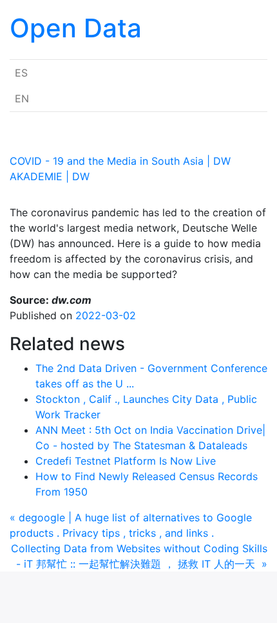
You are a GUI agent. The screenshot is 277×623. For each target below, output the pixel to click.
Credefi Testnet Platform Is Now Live (125, 460)
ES (21, 72)
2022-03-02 (105, 315)
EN (22, 98)
